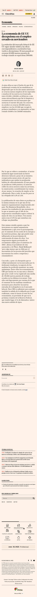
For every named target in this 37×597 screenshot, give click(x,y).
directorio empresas (29, 533)
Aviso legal (10, 579)
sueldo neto (30, 527)
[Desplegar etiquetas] (34, 378)
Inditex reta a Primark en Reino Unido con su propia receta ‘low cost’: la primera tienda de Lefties (17, 472)
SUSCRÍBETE (29, 13)
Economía (7, 22)
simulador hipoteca (18, 527)
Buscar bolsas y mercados (10, 493)
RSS (25, 581)
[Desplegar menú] (3, 13)
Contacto (6, 579)
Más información (5, 385)
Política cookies (17, 579)
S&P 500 (15, 10)
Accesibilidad (18, 581)
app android (29, 539)
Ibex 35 (4, 10)
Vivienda (4, 26)
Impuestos (14, 26)
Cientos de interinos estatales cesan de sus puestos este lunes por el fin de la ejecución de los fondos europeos (19, 485)
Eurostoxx (9, 502)
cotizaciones (7, 539)
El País (33, 17)
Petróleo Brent (28, 10)
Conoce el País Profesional (18, 546)
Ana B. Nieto (18, 68)
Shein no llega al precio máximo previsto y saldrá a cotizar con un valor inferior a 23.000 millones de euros (18, 466)
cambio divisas (18, 533)
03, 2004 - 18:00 (18, 71)
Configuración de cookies (27, 579)
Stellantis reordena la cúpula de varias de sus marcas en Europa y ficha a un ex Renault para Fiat (17, 453)
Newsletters (29, 581)
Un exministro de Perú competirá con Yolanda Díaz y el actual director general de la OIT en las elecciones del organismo (17, 459)
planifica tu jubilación (7, 533)
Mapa (22, 581)
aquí (26, 389)
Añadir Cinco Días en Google (11, 80)
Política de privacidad (9, 581)
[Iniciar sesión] (34, 14)
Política (21, 26)
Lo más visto (5, 480)
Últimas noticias (28, 26)
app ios (18, 539)
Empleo (9, 26)
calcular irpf (7, 527)
